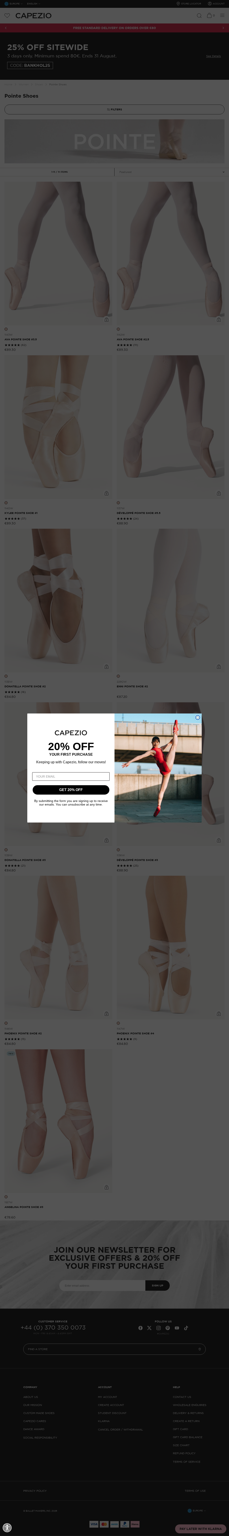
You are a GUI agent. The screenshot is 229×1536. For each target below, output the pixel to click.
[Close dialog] (197, 717)
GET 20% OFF (71, 790)
